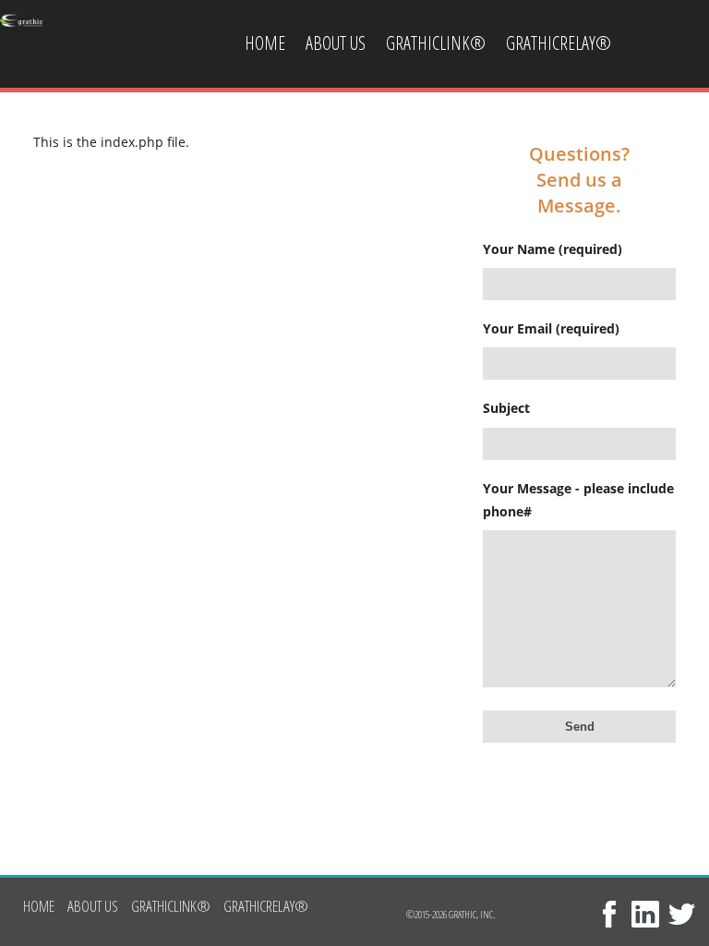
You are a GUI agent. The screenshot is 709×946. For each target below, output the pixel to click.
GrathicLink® (436, 42)
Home (265, 42)
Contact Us (282, 131)
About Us (336, 42)
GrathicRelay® (558, 42)
